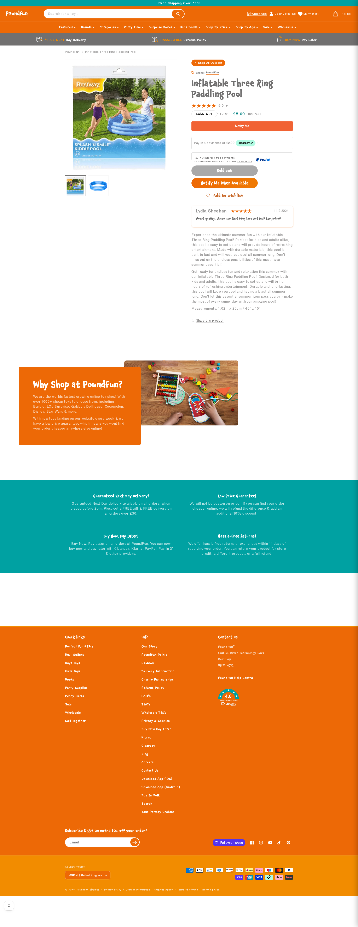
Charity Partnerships (158, 679)
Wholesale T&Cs (154, 712)
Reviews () (210, 105)
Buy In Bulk (151, 795)
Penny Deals (74, 696)
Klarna (146, 737)
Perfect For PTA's (79, 646)
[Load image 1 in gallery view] (75, 185)
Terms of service (187, 889)
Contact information (138, 889)
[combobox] (114, 13)
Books (69, 679)
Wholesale (73, 712)
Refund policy (210, 889)
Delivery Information (158, 671)
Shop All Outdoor (210, 62)
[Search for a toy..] (178, 14)
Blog (145, 754)
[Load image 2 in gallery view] (98, 185)
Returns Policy (153, 688)
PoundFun (72, 51)
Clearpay (148, 745)
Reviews (148, 663)
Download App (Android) (161, 787)
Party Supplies (76, 688)
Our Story (149, 646)
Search (147, 803)
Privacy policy (112, 889)
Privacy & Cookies (156, 721)
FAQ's (146, 696)
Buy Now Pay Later (156, 729)
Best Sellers (74, 654)
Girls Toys (72, 671)
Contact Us (150, 770)
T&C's (146, 704)
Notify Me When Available (224, 183)
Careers (148, 762)
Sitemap (95, 889)
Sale (68, 704)
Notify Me (242, 126)
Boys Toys (72, 663)
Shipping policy (163, 889)
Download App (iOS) (157, 779)
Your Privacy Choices (158, 812)
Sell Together (75, 721)
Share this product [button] (210, 320)
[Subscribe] (134, 842)
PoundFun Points (154, 654)
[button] (337, 14)
